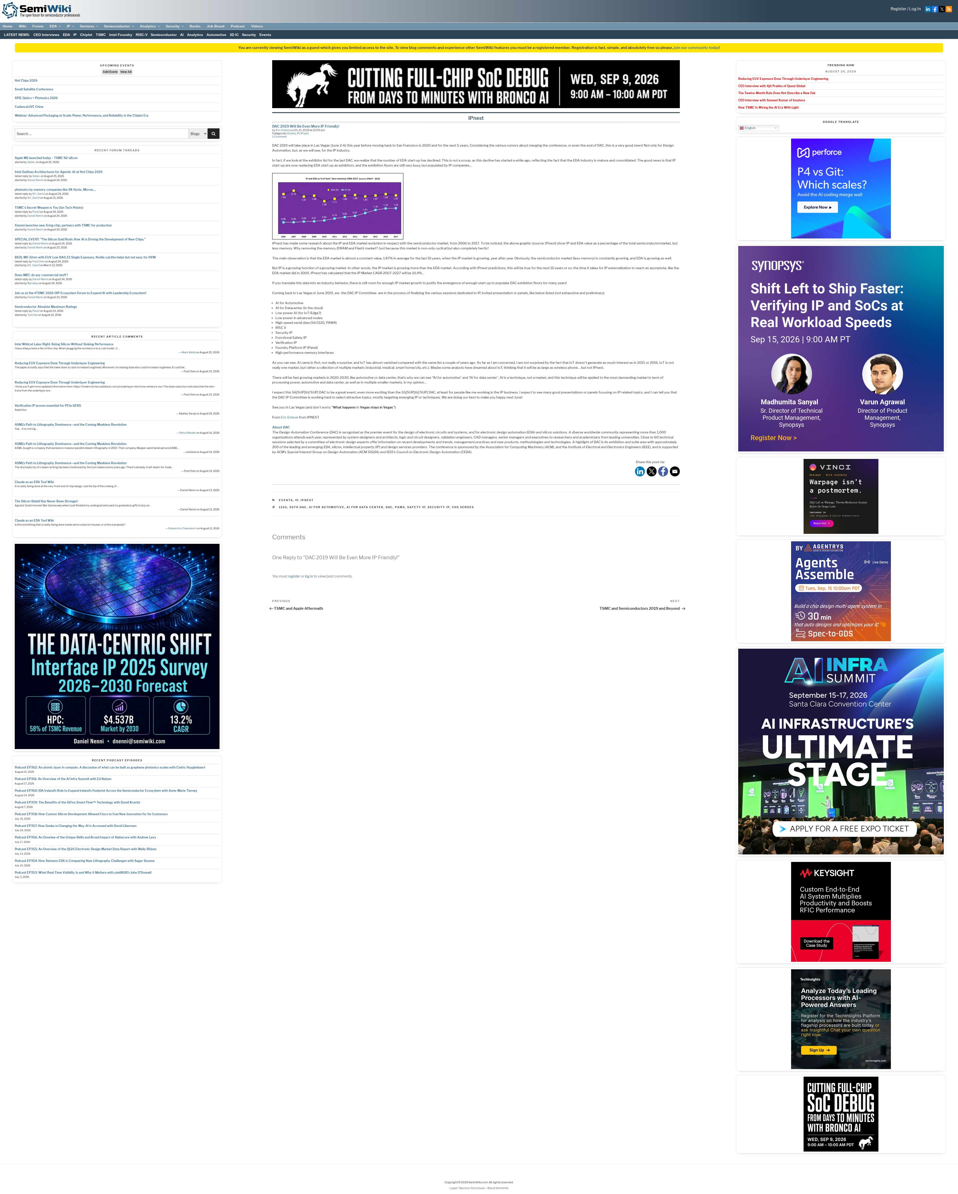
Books (195, 26)
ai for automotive (326, 507)
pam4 (400, 507)
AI (182, 35)
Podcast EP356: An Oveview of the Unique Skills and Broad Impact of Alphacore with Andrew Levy (85, 837)
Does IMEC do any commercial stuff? (41, 275)
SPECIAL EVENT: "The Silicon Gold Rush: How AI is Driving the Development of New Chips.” (80, 239)
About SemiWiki (497, 1188)
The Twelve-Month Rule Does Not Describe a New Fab (776, 93)
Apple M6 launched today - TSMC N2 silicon (46, 158)
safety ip (416, 507)
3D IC (234, 35)
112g (283, 507)
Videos (257, 26)
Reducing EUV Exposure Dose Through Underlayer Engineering (60, 363)
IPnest (304, 133)
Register (898, 8)
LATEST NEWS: (17, 35)
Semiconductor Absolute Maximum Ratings (46, 307)
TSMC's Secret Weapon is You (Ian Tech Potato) (49, 207)
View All (125, 72)
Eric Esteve (283, 130)
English (749, 128)
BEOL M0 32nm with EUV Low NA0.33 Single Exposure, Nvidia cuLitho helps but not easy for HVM (85, 257)
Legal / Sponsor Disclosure (467, 1188)
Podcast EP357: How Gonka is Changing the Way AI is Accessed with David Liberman (75, 826)
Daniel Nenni (35, 180)
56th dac (298, 507)
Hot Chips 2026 (26, 80)
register (294, 576)
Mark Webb (189, 352)
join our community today (696, 47)
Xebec (31, 162)
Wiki (22, 26)
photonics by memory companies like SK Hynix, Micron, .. (55, 190)
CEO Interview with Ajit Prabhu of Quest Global (771, 86)
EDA (53, 26)
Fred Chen (38, 261)
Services (87, 26)
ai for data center (365, 507)
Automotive (216, 35)
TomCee (32, 315)
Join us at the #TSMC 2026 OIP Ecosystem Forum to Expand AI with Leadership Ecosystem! (80, 293)
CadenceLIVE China (29, 107)
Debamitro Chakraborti (182, 528)
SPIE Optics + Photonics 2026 (36, 98)
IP (68, 26)
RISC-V (141, 35)
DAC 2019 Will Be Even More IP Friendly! (305, 126)
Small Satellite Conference (34, 89)
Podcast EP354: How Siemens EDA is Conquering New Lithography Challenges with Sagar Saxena (84, 861)
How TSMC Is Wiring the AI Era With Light (768, 107)
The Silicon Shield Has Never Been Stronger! (46, 501)
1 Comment (279, 136)
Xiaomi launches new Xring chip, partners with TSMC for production (63, 225)
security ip (439, 507)
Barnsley (32, 283)
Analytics (148, 26)
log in (309, 576)
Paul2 (35, 211)
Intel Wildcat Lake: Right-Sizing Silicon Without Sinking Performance (64, 344)
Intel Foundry (120, 35)
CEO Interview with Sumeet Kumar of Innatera (771, 100)
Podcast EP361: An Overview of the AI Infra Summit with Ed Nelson (63, 779)
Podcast (238, 26)
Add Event (110, 72)
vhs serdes (463, 507)
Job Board (216, 26)
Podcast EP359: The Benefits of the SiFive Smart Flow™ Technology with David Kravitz (77, 802)
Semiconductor (117, 26)
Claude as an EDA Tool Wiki (34, 482)
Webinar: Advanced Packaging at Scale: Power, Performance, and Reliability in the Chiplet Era (81, 115)
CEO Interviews (46, 35)
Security (173, 26)
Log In (915, 8)
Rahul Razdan (187, 432)
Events (265, 35)
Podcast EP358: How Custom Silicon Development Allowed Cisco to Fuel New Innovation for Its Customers (91, 814)
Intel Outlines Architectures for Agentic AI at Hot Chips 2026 (59, 172)
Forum (37, 26)
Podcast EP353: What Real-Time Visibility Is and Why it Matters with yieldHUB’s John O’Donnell (83, 872)
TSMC (101, 35)
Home (7, 26)
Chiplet (86, 35)
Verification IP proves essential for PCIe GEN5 (48, 405)
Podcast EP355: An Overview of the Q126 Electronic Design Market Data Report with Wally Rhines (85, 849)
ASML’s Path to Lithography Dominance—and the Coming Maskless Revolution (70, 424)
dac (389, 507)
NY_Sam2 (38, 194)
